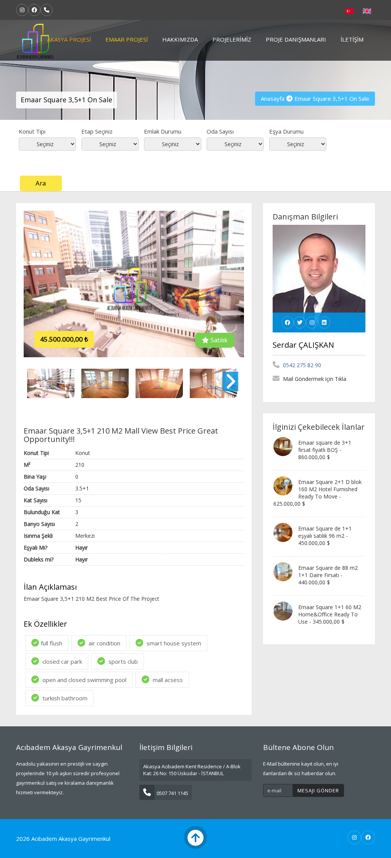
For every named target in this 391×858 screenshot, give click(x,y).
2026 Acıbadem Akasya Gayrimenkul (63, 838)
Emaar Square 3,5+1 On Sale (331, 98)
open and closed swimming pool (83, 680)
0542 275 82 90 (301, 365)
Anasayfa (272, 98)
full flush (51, 643)
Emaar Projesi (126, 39)
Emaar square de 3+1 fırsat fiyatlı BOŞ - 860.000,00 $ (324, 450)
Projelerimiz (231, 39)
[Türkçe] (349, 10)
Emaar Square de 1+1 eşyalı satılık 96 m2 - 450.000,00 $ (325, 536)
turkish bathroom (64, 698)
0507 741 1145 (172, 793)
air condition (103, 643)
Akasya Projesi (69, 39)
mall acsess (167, 680)
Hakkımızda (180, 39)
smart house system (173, 643)
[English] (367, 10)
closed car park (61, 661)
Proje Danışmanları (296, 39)
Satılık (218, 340)
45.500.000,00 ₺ (64, 339)
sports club (122, 661)
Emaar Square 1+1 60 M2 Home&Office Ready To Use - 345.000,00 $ (329, 614)
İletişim (352, 39)
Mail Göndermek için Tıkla (313, 378)
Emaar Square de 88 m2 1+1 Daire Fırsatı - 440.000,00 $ (328, 575)
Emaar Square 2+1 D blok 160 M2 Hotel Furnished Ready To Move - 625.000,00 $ (317, 492)
